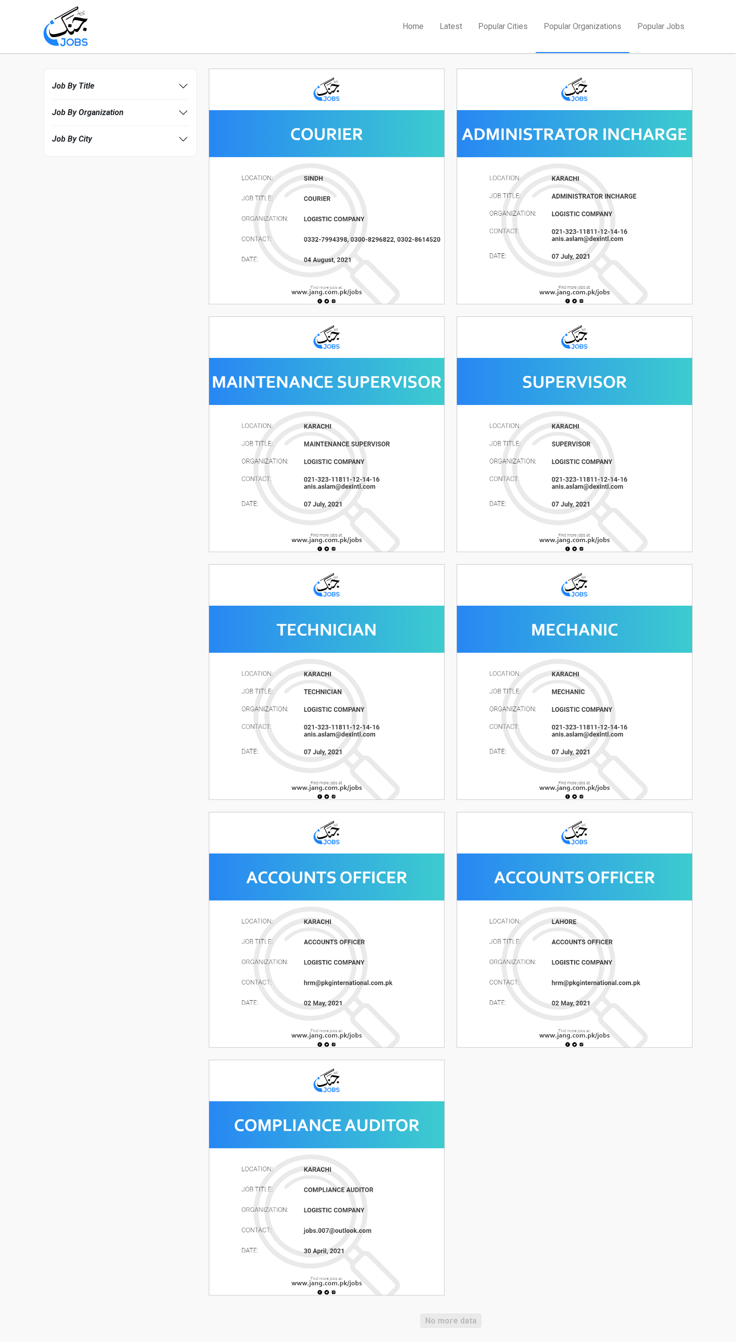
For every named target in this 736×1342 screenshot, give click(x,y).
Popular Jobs (660, 26)
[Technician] (327, 681)
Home (413, 26)
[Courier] (327, 186)
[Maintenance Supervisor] (327, 433)
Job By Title (73, 86)
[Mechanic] (574, 681)
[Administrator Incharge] (574, 186)
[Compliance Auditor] (327, 1177)
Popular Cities (503, 26)
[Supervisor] (574, 433)
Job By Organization (88, 112)
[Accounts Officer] (327, 929)
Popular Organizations (582, 26)
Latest (451, 26)
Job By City (72, 139)
